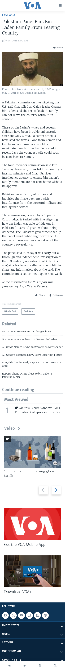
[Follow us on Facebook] (5, 615)
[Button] (58, 48)
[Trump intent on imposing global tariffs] (32, 452)
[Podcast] (45, 615)
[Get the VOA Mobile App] (32, 524)
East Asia (8, 15)
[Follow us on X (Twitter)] (13, 615)
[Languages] (40, 665)
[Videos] (25, 665)
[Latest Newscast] (10, 665)
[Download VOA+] (32, 571)
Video (9, 428)
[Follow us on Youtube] (21, 615)
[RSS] (37, 615)
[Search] (55, 665)
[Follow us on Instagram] (29, 615)
